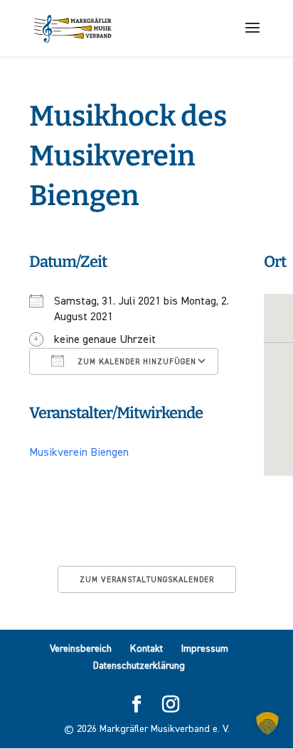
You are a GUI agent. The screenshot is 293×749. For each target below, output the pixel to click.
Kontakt (146, 649)
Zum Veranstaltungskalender (147, 580)
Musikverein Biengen (79, 453)
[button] (267, 723)
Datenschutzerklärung (139, 666)
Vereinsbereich (81, 649)
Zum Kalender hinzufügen (135, 362)
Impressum (204, 649)
